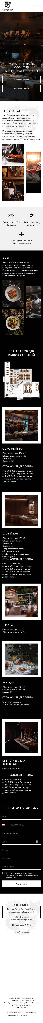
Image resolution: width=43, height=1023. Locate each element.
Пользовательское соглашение (21, 1015)
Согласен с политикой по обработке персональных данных (19, 874)
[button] (21, 79)
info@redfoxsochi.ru (21, 917)
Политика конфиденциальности (21, 1012)
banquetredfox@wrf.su (21, 919)
